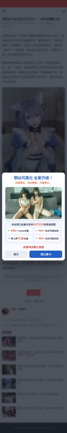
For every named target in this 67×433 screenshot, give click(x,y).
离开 (16, 254)
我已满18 (46, 254)
